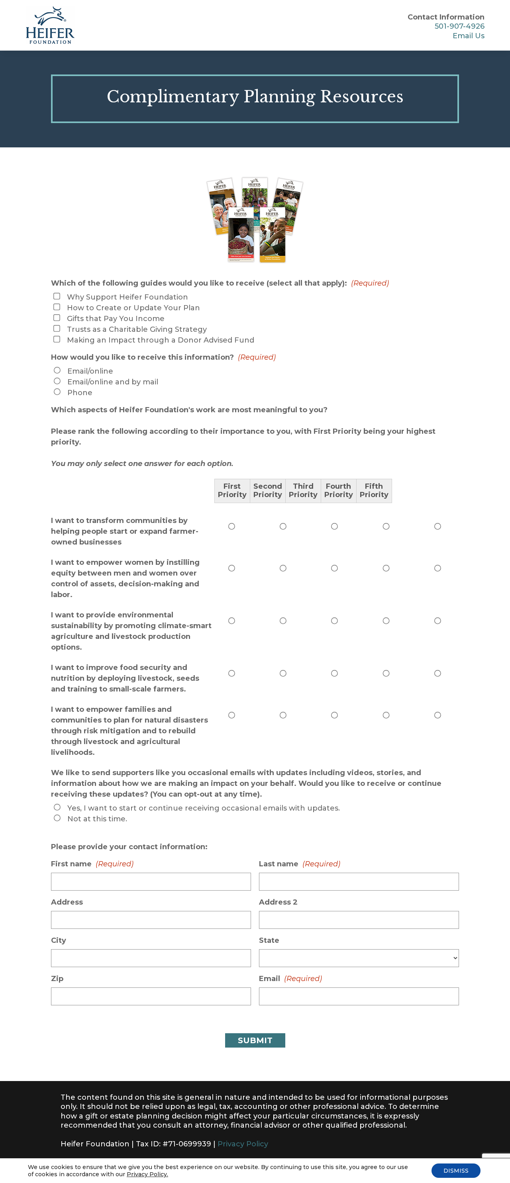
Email (290, 978)
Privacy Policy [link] (243, 1144)
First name (92, 864)
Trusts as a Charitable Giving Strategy (137, 329)
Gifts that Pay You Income (116, 318)
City (58, 940)
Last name (299, 864)
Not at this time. (97, 819)
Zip (57, 978)
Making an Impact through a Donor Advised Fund (160, 340)
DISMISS (456, 1170)
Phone (79, 392)
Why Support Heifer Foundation (127, 297)
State (269, 940)
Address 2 (278, 902)
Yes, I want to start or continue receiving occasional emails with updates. (203, 808)
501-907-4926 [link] (459, 26)
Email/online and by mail (112, 382)
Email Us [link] (468, 35)
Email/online (90, 371)
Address (67, 902)
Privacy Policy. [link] (147, 1174)
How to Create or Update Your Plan (133, 308)
